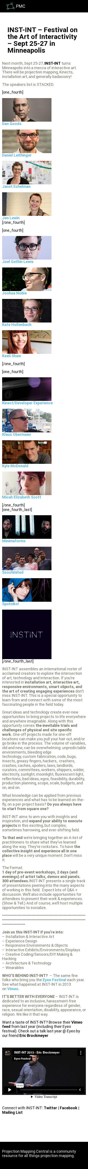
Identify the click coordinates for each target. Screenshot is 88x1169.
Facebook (68, 1108)
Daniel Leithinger (17, 155)
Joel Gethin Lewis (18, 261)
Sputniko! (10, 604)
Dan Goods (12, 123)
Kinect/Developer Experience (27, 403)
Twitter (51, 1108)
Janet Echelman (16, 186)
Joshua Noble (14, 293)
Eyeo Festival (54, 980)
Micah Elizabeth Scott (21, 497)
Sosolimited (12, 572)
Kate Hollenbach (16, 324)
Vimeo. (13, 989)
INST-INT (52, 63)
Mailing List (12, 1112)
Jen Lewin (11, 218)
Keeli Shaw (11, 356)
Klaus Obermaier (16, 434)
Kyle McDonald (15, 466)
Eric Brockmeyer (33, 1035)
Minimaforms (14, 541)
